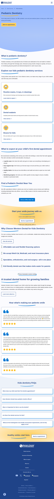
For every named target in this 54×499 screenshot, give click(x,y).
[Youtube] (17, 476)
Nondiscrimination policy (22, 487)
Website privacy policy (22, 490)
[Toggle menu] (51, 2)
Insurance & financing (27, 455)
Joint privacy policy (21, 492)
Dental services (10, 8)
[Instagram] (35, 475)
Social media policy (31, 487)
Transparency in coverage (30, 492)
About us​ (27, 463)
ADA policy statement (31, 490)
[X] (21, 476)
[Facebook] (27, 475)
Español (26, 479)
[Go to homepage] (6, 3)
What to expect (27, 459)
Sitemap (22, 485)
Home (2, 8)
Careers (27, 467)
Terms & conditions (28, 485)
